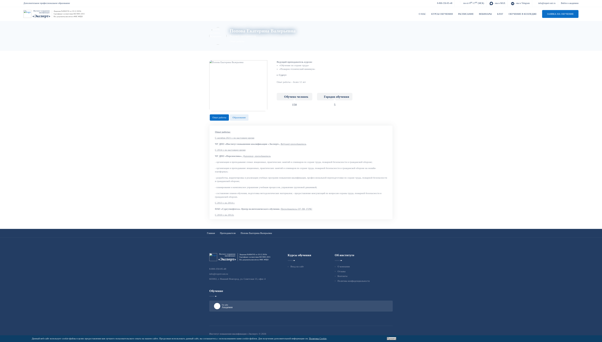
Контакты (342, 276)
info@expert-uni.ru (546, 3)
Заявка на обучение (560, 14)
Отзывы (342, 271)
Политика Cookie (318, 338)
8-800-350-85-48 (444, 3)
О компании (344, 266)
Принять (391, 338)
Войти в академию (569, 3)
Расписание (466, 14)
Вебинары (485, 14)
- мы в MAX (499, 3)
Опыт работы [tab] (219, 117)
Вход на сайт (297, 266)
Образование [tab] (239, 117)
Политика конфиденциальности (354, 281)
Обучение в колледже (523, 14)
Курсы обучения (442, 14)
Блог (500, 14)
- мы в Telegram (522, 3)
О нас (422, 14)
